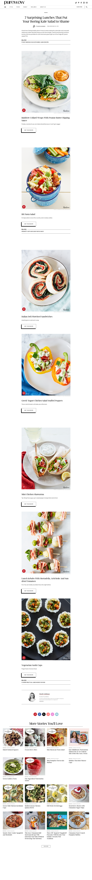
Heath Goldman (41, 26)
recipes (46, 12)
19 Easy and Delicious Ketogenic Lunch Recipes (35, 42)
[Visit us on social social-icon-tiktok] (76, 2)
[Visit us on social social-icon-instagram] (84, 3)
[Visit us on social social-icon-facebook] (81, 2)
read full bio (41, 701)
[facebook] (2, 22)
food (18, 7)
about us (43, 7)
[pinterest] (2, 18)
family (25, 7)
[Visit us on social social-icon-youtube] (87, 3)
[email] (2, 34)
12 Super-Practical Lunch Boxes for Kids (33, 682)
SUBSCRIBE (79, 7)
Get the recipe (28, 130)
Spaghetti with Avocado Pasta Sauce (33, 231)
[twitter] (2, 26)
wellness (34, 7)
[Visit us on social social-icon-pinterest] (78, 2)
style (11, 7)
